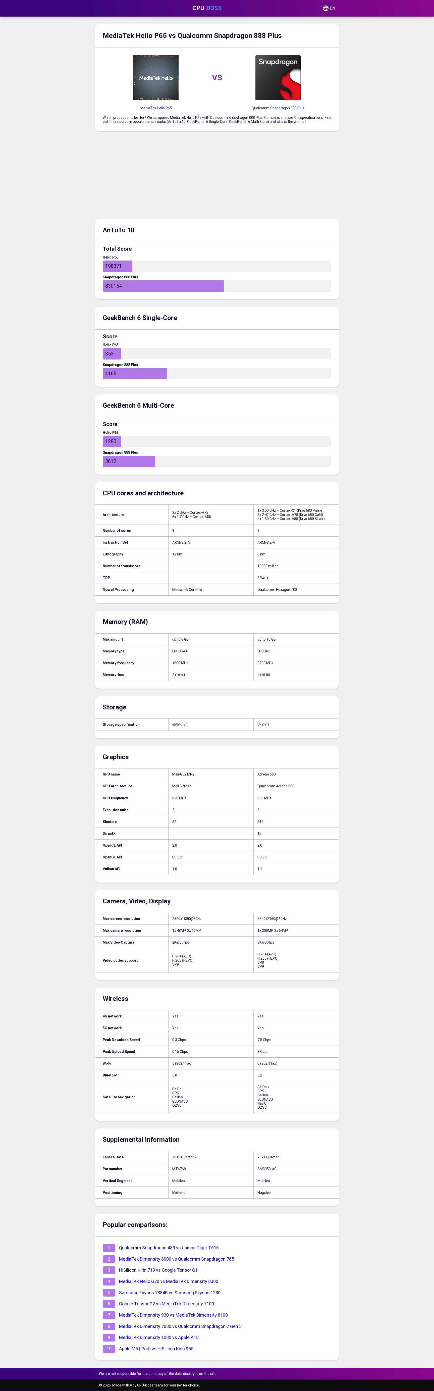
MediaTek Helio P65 (156, 108)
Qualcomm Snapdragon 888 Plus (278, 108)
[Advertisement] (217, 176)
